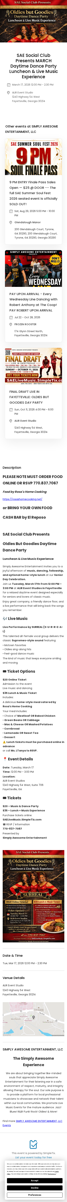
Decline (34, 1188)
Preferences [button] (52, 1174)
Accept (34, 1180)
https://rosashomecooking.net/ (22, 499)
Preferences (34, 1195)
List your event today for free (33, 1157)
